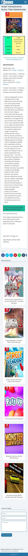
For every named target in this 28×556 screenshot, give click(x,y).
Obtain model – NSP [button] (8, 68)
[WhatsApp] (19, 255)
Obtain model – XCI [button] (8, 80)
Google (14, 70)
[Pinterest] (15, 255)
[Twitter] (11, 255)
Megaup (21, 70)
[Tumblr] (23, 255)
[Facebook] (3, 255)
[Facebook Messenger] (7, 255)
